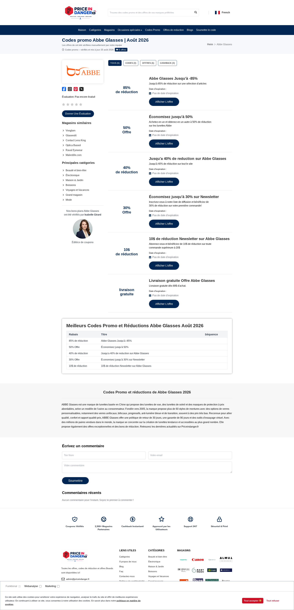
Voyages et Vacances (77, 190)
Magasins (109, 30)
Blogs (190, 30)
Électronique (72, 175)
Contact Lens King (76, 140)
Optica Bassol (73, 145)
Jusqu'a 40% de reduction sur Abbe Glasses (187, 158)
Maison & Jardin (74, 180)
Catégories (95, 30)
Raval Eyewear (74, 150)
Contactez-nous (127, 576)
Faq (121, 571)
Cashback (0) (167, 63)
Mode (69, 199)
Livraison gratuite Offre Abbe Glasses (182, 280)
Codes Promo (152, 30)
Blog (121, 566)
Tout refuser (272, 600)
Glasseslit (71, 135)
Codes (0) (130, 63)
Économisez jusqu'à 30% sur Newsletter (184, 197)
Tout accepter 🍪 (253, 600)
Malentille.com (73, 155)
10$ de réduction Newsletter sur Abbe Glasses (189, 239)
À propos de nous (127, 561)
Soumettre (75, 480)
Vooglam (70, 130)
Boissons (71, 185)
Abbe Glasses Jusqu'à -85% (173, 78)
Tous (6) (115, 63)
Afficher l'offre (164, 101)
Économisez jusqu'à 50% (171, 117)
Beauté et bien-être (76, 170)
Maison (82, 30)
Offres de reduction (173, 30)
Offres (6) (148, 63)
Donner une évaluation (78, 113)
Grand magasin (74, 195)
